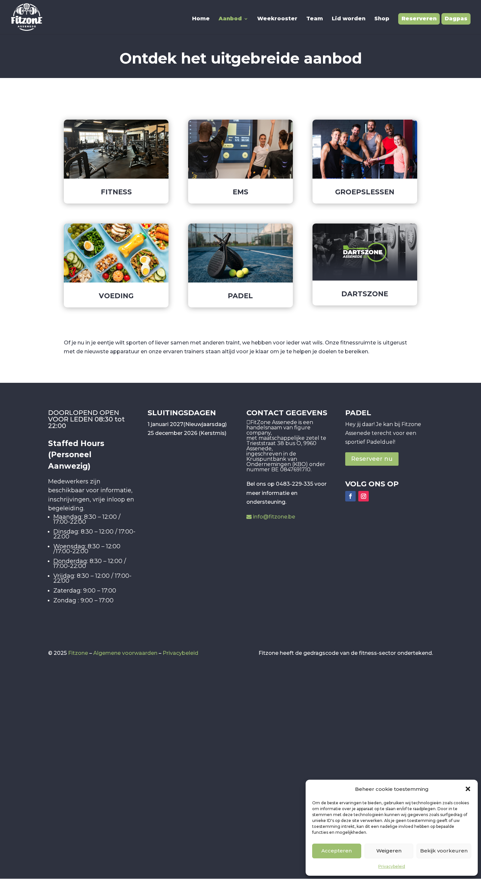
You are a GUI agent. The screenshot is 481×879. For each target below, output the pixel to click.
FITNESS (116, 192)
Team (314, 19)
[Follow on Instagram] (363, 496)
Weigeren (388, 851)
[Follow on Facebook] (350, 496)
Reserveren (418, 18)
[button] (468, 789)
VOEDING (116, 296)
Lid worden (348, 19)
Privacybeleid (391, 866)
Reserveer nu (372, 458)
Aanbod (230, 19)
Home (201, 19)
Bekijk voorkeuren (444, 851)
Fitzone (78, 653)
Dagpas (456, 18)
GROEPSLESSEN (364, 192)
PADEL (240, 296)
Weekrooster (277, 19)
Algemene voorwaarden (125, 653)
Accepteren (336, 851)
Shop (381, 19)
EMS (240, 192)
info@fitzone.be (274, 517)
